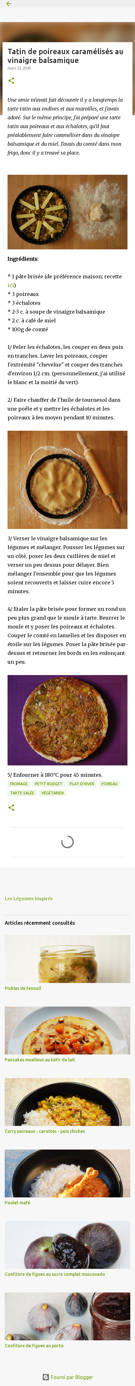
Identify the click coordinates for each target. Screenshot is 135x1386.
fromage (19, 784)
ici (11, 285)
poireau (109, 784)
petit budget (48, 784)
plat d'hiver (82, 784)
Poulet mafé (17, 1202)
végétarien (52, 793)
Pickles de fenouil (23, 988)
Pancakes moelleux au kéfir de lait (40, 1059)
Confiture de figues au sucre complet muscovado (55, 1274)
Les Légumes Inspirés (28, 898)
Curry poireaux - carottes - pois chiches (45, 1131)
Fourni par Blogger (71, 1377)
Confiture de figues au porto (34, 1345)
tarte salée (22, 793)
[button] (11, 81)
